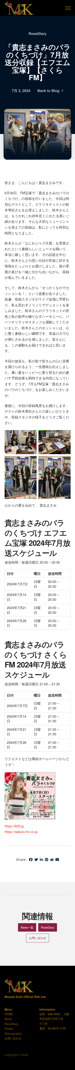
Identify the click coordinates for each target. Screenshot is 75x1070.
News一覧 (27, 927)
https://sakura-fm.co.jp (21, 831)
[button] (68, 8)
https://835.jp (14, 826)
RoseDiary (47, 927)
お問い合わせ (37, 938)
